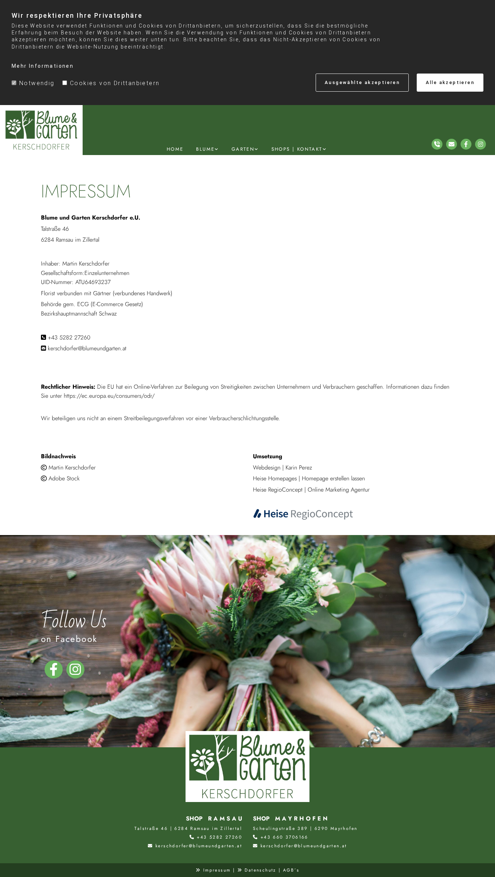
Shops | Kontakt (297, 149)
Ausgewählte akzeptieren (362, 82)
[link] (208, 149)
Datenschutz (260, 870)
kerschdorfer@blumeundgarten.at (198, 846)
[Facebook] (54, 669)
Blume (205, 149)
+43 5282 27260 (219, 837)
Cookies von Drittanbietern (114, 83)
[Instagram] (75, 669)
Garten (243, 149)
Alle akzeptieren (450, 82)
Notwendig (37, 83)
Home (175, 149)
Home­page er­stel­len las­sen (333, 478)
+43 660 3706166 (284, 837)
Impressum (217, 870)
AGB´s (291, 870)
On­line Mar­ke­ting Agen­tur (339, 489)
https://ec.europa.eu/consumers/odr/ (109, 396)
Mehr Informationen (43, 66)
